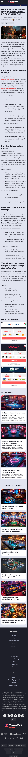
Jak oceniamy (13, 682)
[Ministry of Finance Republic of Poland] (4, 734)
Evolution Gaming (14, 659)
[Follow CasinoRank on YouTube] (15, 715)
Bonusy (14, 635)
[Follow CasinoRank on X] (11, 715)
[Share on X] (2, 23)
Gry (14, 638)
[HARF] (15, 734)
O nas (13, 677)
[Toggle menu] (2, 1)
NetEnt (14, 667)
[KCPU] (24, 734)
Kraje (13, 643)
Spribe (14, 661)
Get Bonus (14, 338)
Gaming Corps (14, 664)
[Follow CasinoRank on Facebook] (4, 715)
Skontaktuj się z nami (14, 680)
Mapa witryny (14, 646)
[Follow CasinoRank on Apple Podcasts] (22, 715)
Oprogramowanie (14, 640)
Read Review (14, 340)
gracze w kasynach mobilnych (8, 88)
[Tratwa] (9, 738)
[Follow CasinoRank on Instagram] (8, 715)
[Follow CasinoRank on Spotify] (19, 715)
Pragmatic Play (13, 656)
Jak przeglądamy (13, 685)
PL (13, 719)
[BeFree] (17, 738)
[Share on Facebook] (6, 23)
